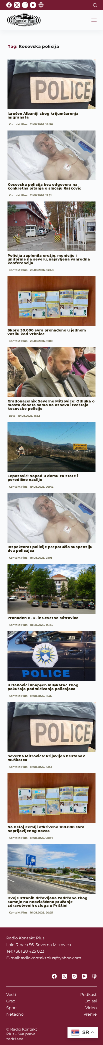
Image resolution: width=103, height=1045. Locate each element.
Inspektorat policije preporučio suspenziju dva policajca (50, 549)
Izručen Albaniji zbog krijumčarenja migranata (43, 115)
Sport (11, 1007)
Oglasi (90, 1001)
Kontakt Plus (18, 124)
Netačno (15, 1014)
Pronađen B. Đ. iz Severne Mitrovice (43, 618)
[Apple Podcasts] (41, 5)
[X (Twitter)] (17, 5)
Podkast (88, 994)
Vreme (90, 1014)
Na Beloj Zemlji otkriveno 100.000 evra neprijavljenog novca (46, 829)
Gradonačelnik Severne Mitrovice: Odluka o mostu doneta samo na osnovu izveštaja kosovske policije (51, 405)
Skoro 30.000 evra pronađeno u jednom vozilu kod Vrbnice (47, 332)
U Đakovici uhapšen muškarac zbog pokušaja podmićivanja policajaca (43, 687)
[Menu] (94, 20)
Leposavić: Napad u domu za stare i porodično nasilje (43, 478)
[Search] (95, 5)
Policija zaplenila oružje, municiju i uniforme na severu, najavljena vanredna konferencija (49, 259)
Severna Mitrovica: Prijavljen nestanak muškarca (46, 758)
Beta (12, 415)
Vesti (11, 994)
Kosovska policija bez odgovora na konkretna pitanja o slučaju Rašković (44, 186)
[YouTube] (33, 5)
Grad (11, 1001)
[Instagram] (25, 5)
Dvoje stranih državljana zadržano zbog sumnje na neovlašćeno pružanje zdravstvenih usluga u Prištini (48, 902)
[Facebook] (9, 5)
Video (91, 1007)
